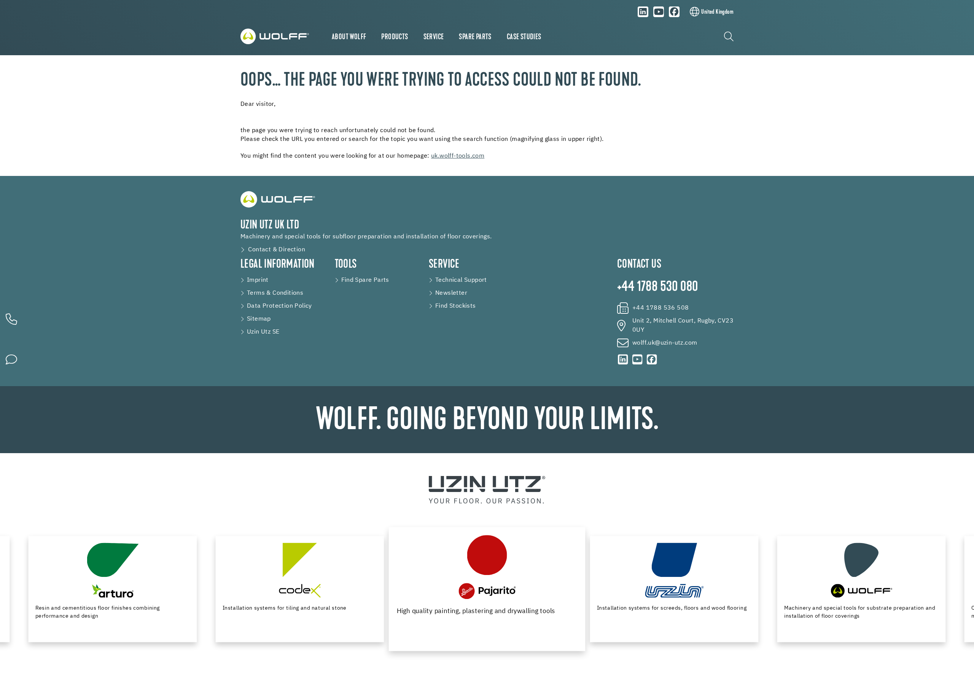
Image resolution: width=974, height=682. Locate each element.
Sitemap (259, 319)
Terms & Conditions (275, 293)
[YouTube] (659, 12)
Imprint (258, 280)
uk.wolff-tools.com (457, 156)
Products (394, 37)
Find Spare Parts (365, 280)
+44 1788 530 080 (657, 287)
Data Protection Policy (279, 306)
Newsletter (451, 293)
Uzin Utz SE (263, 332)
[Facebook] (674, 12)
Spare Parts (475, 37)
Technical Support (461, 280)
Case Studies (524, 37)
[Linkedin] (643, 12)
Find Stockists (455, 306)
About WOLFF (349, 37)
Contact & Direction (276, 250)
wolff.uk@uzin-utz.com (664, 343)
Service (433, 37)
